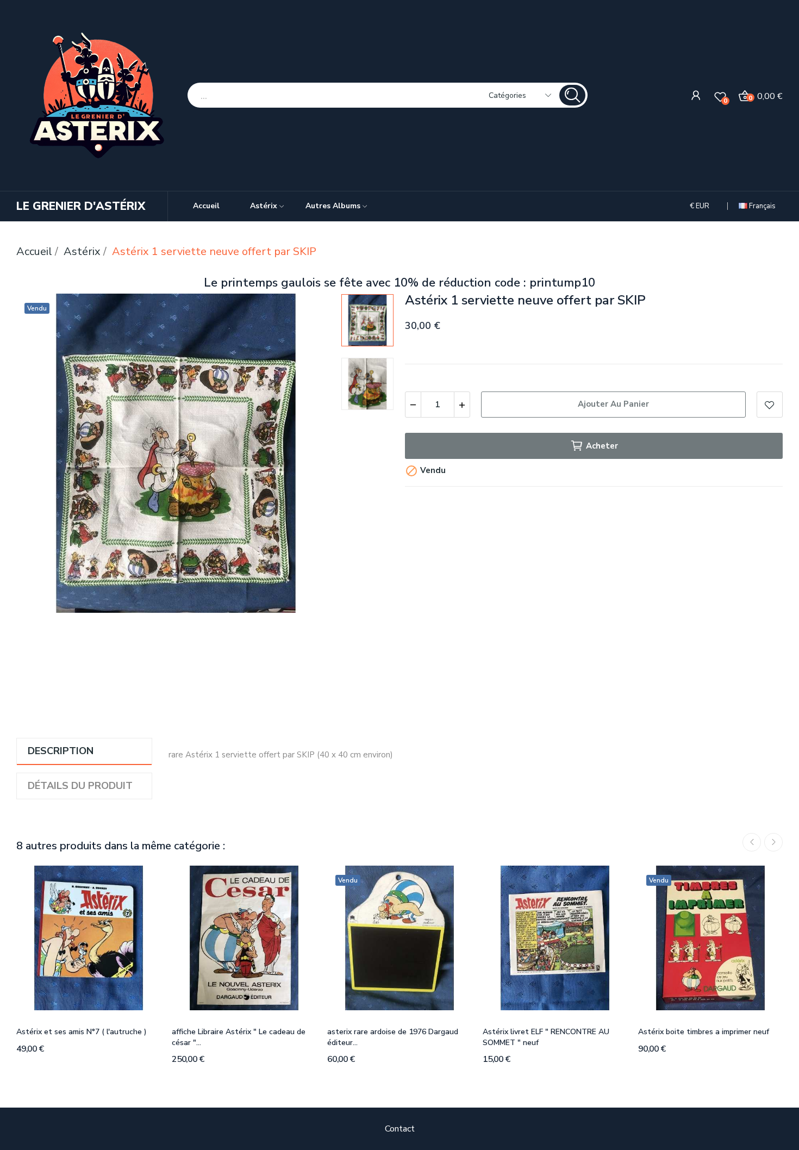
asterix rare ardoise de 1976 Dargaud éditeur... (392, 1037)
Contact (400, 1129)
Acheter (602, 445)
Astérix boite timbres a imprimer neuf (703, 1032)
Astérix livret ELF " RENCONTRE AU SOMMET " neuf (546, 1037)
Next (310, 455)
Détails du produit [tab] (80, 785)
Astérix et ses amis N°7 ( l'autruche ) (81, 1032)
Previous (42, 455)
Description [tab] (60, 750)
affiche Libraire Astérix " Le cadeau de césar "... (238, 1037)
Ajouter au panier (613, 404)
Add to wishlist (770, 404)
